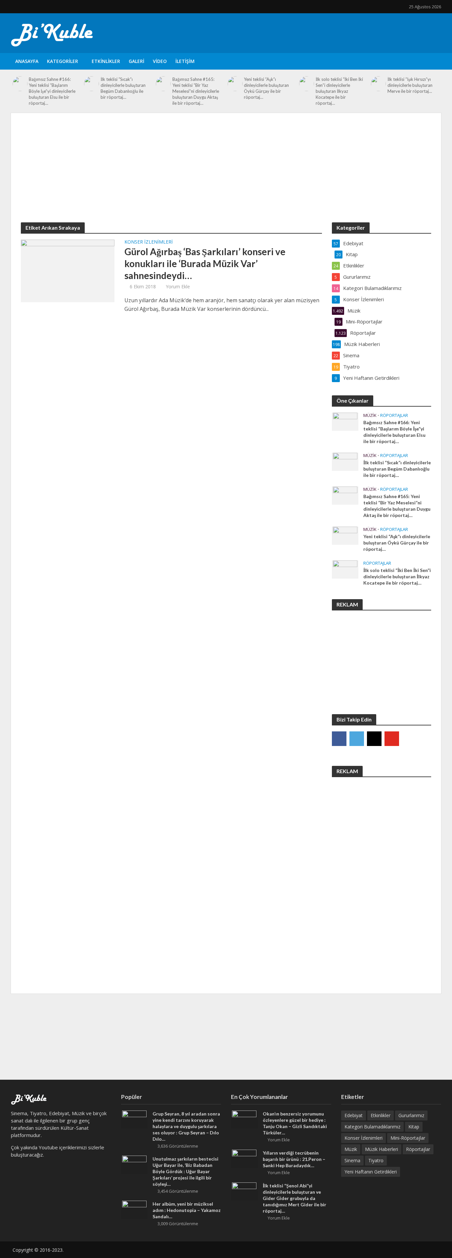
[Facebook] (339, 738)
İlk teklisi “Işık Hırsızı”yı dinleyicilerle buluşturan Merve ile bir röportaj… (409, 85)
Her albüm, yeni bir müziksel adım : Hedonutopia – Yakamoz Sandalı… (187, 1210)
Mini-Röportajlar (407, 1138)
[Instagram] (374, 738)
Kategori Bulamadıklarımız (372, 1126)
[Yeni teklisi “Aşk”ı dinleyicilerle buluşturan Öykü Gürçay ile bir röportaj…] (235, 83)
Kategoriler (62, 61)
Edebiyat (353, 1115)
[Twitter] (356, 738)
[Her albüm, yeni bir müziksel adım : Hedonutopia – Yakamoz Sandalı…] (134, 1209)
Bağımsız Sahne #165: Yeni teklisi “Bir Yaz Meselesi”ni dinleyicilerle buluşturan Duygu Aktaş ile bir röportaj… (195, 91)
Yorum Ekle (178, 286)
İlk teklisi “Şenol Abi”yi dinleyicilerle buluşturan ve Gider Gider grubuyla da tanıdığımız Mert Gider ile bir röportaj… (294, 1198)
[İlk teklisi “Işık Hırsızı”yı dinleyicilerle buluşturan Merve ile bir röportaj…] (378, 83)
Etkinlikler (106, 61)
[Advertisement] (226, 172)
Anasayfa (26, 61)
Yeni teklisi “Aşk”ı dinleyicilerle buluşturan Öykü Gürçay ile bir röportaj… (266, 88)
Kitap (413, 1126)
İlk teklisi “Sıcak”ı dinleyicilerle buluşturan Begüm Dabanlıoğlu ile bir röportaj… (123, 88)
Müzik (370, 415)
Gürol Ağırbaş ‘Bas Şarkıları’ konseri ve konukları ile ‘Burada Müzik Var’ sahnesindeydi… (205, 263)
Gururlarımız (411, 1115)
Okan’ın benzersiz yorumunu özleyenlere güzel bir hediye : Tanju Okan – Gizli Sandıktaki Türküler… (295, 1123)
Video (160, 61)
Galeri (136, 61)
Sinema (352, 1160)
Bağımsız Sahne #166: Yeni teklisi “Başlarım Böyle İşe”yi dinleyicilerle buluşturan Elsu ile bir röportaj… (52, 91)
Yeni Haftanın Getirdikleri (370, 1172)
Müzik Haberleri (381, 1149)
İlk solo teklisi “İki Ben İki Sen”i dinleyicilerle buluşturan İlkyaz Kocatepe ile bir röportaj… (339, 91)
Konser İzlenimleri (148, 242)
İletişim (185, 61)
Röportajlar (394, 415)
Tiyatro (376, 1160)
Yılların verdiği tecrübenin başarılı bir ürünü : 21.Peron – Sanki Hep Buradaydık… (294, 1159)
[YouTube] (391, 738)
